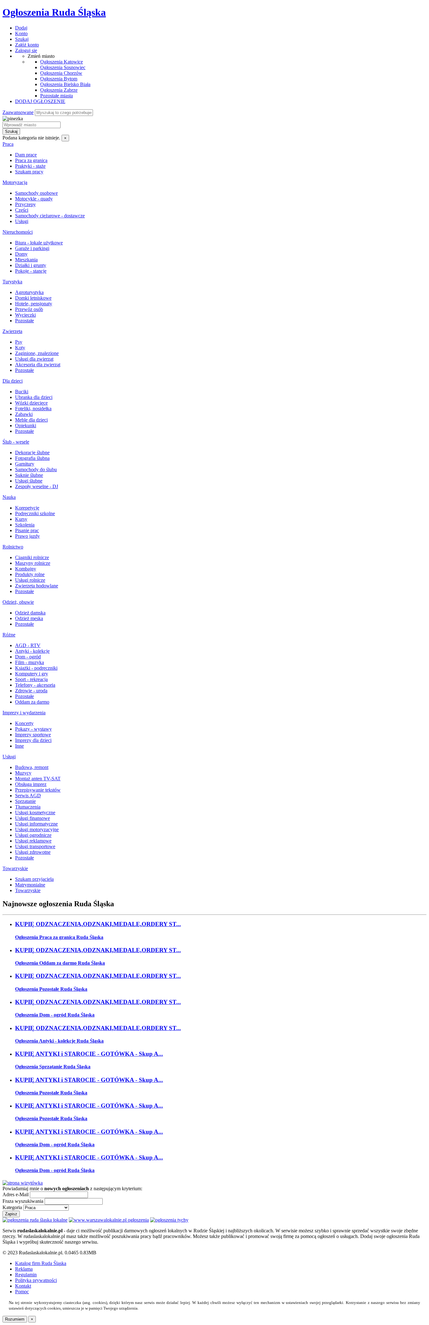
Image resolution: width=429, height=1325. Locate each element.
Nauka (9, 497)
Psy (18, 342)
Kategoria (12, 1207)
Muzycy (23, 773)
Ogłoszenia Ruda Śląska (54, 12)
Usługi (21, 221)
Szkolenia (25, 524)
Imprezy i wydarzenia (24, 712)
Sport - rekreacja (31, 679)
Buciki (21, 391)
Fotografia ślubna (32, 458)
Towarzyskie (15, 868)
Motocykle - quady (34, 198)
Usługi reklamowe (33, 840)
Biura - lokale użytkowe (39, 242)
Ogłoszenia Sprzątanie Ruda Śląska (52, 1066)
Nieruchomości (18, 232)
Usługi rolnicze (30, 580)
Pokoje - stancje (30, 271)
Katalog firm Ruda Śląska (40, 1263)
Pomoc (22, 1291)
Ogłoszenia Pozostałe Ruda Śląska (51, 989)
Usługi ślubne (28, 480)
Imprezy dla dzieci (33, 740)
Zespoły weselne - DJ (36, 486)
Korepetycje (27, 507)
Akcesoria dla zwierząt (37, 364)
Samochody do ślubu (36, 469)
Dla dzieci (13, 381)
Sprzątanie (25, 801)
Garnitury (24, 463)
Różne (9, 634)
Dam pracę (26, 154)
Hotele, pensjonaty (33, 303)
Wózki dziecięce (31, 403)
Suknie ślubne (29, 475)
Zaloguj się (26, 50)
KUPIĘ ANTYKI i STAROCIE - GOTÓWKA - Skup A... (89, 1053)
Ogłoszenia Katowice (61, 61)
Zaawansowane (18, 112)
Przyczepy (25, 204)
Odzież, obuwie (18, 602)
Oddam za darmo (32, 702)
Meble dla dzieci (31, 420)
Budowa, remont (31, 767)
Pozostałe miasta (56, 95)
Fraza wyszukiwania (23, 1201)
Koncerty (24, 723)
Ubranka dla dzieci (33, 397)
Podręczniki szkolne (35, 513)
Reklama (24, 1269)
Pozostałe (24, 320)
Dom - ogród (28, 656)
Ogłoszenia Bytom (58, 78)
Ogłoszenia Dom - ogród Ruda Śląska (55, 1014)
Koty (20, 347)
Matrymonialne (30, 884)
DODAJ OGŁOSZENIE (40, 101)
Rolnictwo (13, 546)
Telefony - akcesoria (35, 685)
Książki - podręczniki (36, 668)
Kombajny (25, 568)
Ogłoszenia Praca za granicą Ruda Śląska (59, 937)
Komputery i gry (31, 673)
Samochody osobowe (36, 193)
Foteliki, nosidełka (33, 408)
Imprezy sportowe (33, 734)
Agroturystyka (29, 292)
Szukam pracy (29, 171)
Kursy (21, 519)
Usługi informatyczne (36, 823)
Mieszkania (26, 259)
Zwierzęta (12, 331)
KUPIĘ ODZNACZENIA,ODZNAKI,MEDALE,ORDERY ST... (98, 924)
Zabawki (24, 414)
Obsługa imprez (30, 784)
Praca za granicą (31, 160)
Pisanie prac (27, 530)
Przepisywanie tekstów (38, 790)
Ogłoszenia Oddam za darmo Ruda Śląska (60, 963)
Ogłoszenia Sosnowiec (62, 67)
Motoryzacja (15, 182)
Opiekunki (25, 425)
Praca (8, 144)
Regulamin (26, 1274)
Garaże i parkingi (32, 248)
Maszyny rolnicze (32, 563)
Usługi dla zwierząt (34, 359)
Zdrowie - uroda (31, 690)
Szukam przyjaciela (34, 879)
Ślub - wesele (16, 441)
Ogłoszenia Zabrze (59, 90)
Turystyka (12, 281)
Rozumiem (14, 1319)
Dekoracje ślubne (32, 452)
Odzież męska (29, 618)
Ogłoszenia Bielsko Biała (65, 84)
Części (21, 210)
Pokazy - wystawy (33, 729)
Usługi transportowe (35, 846)
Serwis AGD (28, 795)
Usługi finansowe (32, 818)
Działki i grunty (30, 265)
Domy (21, 254)
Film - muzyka (29, 662)
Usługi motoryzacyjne (37, 829)
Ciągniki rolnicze (32, 557)
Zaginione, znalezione (37, 353)
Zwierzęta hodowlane (36, 585)
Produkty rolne (30, 574)
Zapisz (11, 1214)
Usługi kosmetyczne (35, 812)
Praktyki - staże (30, 166)
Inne (19, 746)
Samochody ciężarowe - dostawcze (50, 215)
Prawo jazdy (27, 536)
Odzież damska (30, 612)
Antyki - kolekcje (32, 651)
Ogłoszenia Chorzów (61, 73)
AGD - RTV (28, 645)
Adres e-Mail (16, 1194)
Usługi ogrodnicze (33, 835)
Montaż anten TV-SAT (38, 778)
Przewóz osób (29, 309)
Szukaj (11, 131)
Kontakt (23, 1286)
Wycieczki (25, 315)
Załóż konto (27, 44)
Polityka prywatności (36, 1280)
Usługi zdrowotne (33, 852)
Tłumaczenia (28, 807)
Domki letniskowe (33, 298)
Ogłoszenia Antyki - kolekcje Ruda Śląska (59, 1041)
